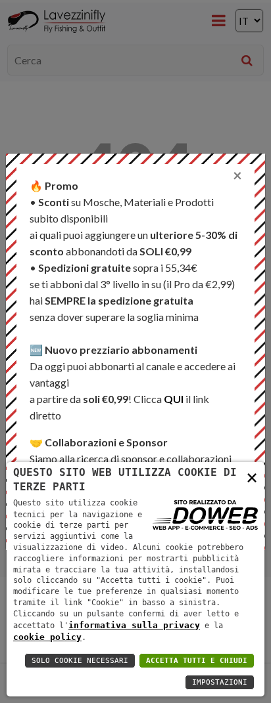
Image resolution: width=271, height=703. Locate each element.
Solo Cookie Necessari (80, 660)
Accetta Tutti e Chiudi (196, 660)
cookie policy (47, 637)
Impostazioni (219, 682)
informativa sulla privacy (134, 625)
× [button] (252, 476)
